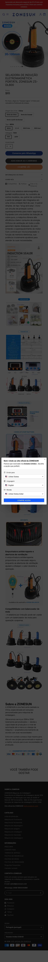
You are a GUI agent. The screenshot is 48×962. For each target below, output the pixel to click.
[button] (24, 476)
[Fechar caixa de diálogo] (45, 459)
